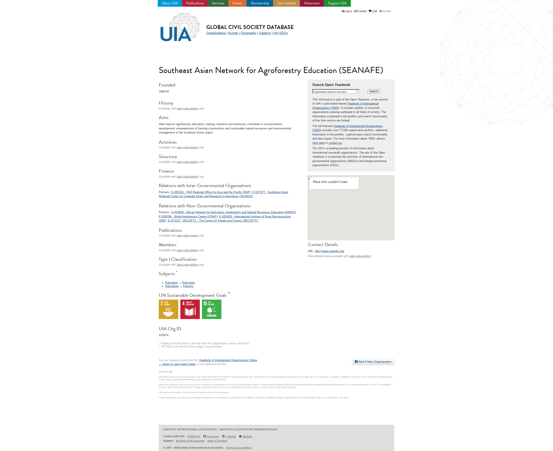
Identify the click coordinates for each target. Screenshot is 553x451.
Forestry (188, 286)
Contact (362, 11)
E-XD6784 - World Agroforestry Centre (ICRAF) (188, 216)
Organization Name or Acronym (329, 92)
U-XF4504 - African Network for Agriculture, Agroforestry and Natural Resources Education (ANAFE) (233, 212)
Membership (260, 3)
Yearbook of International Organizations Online (228, 360)
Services (218, 3)
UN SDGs (280, 33)
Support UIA (337, 3)
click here (318, 143)
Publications (195, 3)
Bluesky (247, 436)
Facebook (213, 436)
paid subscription (360, 256)
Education (171, 282)
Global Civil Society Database (250, 27)
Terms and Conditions (238, 447)
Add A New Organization (374, 361)
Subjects (265, 33)
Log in (348, 11)
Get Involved (286, 3)
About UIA (170, 3)
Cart (374, 11)
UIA (175, 25)
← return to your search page (177, 364)
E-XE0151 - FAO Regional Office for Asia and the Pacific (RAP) (211, 192)
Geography (248, 33)
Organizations (216, 33)
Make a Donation (217, 440)
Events (237, 3)
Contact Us (193, 436)
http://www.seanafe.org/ (329, 251)
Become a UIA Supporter (190, 440)
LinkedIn (231, 436)
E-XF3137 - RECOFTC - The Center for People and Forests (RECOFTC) (213, 220)
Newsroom (312, 3)
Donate (386, 11)
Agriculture (172, 286)
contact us (335, 143)
